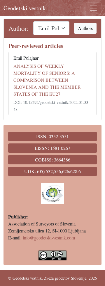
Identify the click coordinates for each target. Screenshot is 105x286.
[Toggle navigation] (93, 8)
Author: (18, 28)
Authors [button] (85, 28)
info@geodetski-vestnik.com (49, 238)
